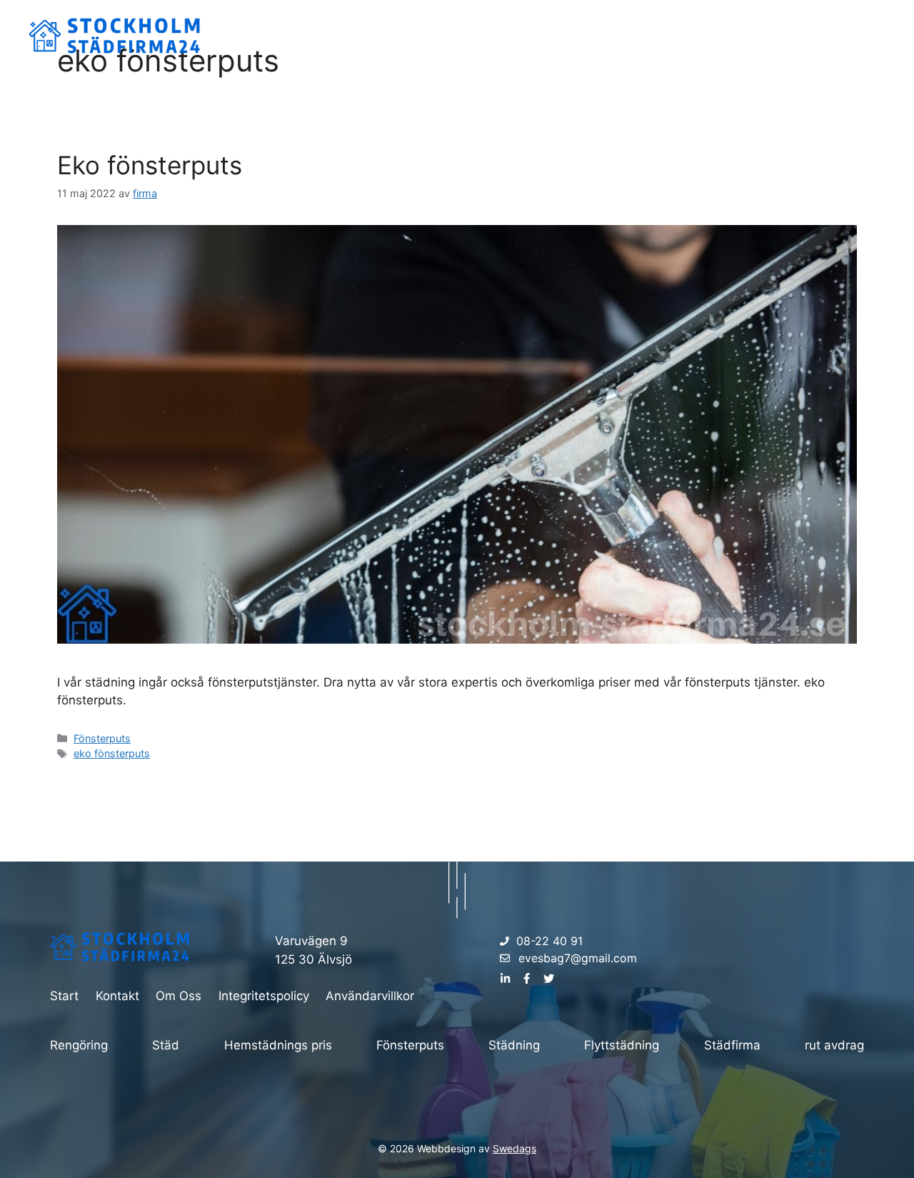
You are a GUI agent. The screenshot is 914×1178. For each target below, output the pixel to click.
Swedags (514, 1148)
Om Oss (785, 35)
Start (724, 35)
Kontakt (852, 35)
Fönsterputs (102, 738)
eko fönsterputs (112, 753)
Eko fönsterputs (149, 165)
